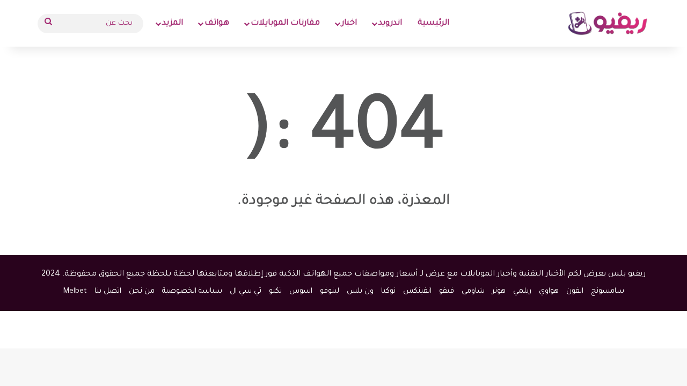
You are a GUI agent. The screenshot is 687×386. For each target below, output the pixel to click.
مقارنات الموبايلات (285, 23)
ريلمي (522, 291)
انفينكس (417, 291)
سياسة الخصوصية (192, 291)
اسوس (300, 291)
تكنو (275, 291)
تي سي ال (245, 291)
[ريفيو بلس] (608, 23)
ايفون (574, 291)
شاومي (473, 291)
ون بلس (360, 291)
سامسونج (607, 291)
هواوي (549, 291)
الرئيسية (433, 23)
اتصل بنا (107, 291)
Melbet (75, 291)
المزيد (172, 23)
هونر (499, 291)
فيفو (446, 291)
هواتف (216, 23)
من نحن (142, 291)
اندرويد (390, 23)
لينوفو (329, 291)
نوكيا (388, 291)
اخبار (349, 23)
